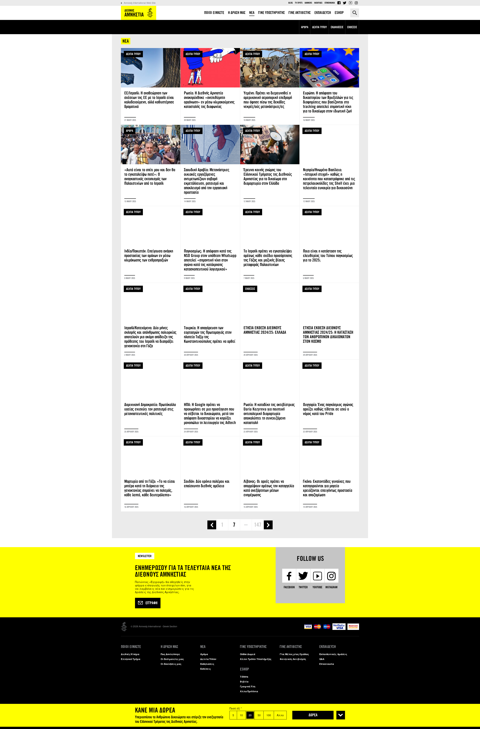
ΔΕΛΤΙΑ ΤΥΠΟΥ (133, 54)
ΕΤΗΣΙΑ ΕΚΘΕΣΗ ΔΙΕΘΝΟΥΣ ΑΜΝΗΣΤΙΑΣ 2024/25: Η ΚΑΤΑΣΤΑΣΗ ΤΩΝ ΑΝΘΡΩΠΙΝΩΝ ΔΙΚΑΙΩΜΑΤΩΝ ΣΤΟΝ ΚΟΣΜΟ (329, 321)
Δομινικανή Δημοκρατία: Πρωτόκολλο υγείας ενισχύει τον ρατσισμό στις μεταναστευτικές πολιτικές (150, 398)
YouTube (350, 3)
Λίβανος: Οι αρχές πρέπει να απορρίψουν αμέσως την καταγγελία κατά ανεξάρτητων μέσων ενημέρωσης (270, 473)
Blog (290, 3)
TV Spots (298, 3)
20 (250, 715)
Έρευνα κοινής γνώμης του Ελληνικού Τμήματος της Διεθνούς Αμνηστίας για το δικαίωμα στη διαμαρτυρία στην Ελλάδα (270, 165)
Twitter (344, 3)
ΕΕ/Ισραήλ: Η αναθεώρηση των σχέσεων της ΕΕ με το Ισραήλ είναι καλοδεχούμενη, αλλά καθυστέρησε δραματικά (150, 86)
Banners (308, 3)
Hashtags (318, 3)
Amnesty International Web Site (140, 2)
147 (257, 524)
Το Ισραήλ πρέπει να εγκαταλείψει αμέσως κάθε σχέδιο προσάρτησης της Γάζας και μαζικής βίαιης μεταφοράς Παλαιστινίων (270, 244)
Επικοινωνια (330, 3)
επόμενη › (268, 524)
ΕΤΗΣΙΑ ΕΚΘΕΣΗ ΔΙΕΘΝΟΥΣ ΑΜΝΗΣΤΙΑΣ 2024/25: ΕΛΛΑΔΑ (270, 321)
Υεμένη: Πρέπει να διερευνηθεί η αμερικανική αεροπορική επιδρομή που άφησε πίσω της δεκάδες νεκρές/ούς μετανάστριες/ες (270, 86)
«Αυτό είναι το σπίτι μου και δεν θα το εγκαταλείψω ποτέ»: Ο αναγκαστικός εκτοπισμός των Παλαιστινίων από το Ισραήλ (150, 165)
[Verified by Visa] (339, 628)
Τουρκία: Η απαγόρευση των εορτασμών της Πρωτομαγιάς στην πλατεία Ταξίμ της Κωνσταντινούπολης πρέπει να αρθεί (210, 321)
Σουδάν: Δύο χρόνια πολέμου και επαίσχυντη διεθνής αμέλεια (210, 473)
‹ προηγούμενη (211, 524)
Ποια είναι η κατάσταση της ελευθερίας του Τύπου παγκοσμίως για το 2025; (329, 244)
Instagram (356, 3)
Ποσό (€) (236, 708)
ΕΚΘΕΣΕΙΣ (250, 289)
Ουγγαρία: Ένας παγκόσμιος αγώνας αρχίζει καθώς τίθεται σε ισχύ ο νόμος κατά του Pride (329, 398)
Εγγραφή (152, 603)
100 (268, 715)
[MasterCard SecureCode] (353, 628)
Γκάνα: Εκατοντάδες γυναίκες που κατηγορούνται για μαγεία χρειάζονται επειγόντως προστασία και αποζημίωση (329, 473)
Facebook (339, 3)
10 (241, 715)
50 (259, 715)
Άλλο (280, 715)
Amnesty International (138, 13)
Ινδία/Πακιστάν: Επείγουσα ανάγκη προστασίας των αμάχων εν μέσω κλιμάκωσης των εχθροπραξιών (150, 244)
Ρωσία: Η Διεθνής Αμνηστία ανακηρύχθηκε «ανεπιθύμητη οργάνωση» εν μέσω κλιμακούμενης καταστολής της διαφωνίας (210, 86)
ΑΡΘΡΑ (129, 131)
